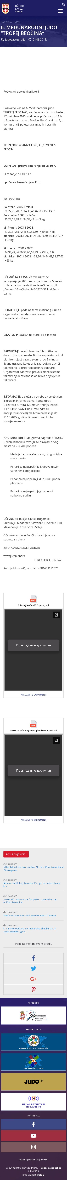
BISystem (39, 1174)
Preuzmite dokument (34, 694)
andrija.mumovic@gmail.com (21, 413)
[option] (33, 1015)
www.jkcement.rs (14, 421)
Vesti (17, 22)
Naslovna (6, 22)
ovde (45, 1159)
